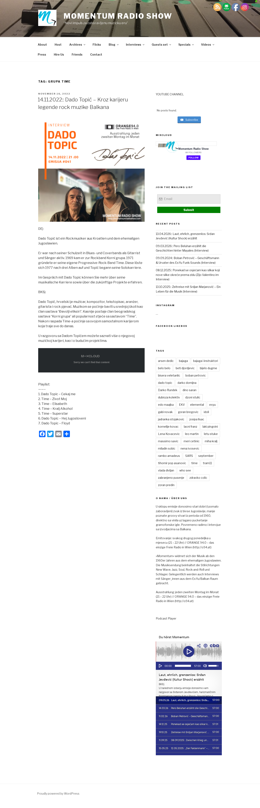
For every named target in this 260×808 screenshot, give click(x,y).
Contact (96, 54)
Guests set (160, 44)
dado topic (165, 382)
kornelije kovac (168, 426)
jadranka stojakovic (171, 419)
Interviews (133, 44)
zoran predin (166, 485)
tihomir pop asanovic (172, 463)
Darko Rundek (167, 390)
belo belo (164, 368)
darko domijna (187, 382)
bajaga (183, 361)
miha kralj (211, 441)
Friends (77, 54)
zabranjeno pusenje (171, 477)
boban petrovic (195, 375)
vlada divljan (166, 470)
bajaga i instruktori (205, 361)
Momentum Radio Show (118, 16)
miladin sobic (166, 448)
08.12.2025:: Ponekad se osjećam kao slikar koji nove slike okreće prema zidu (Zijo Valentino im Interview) (188, 274)
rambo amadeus (169, 455)
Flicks (97, 44)
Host (58, 44)
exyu (212, 404)
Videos (206, 44)
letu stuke (211, 434)
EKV (182, 404)
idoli (206, 412)
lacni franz (190, 426)
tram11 (207, 463)
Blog (112, 44)
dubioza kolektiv (169, 397)
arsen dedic (166, 361)
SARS (189, 455)
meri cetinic (191, 441)
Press (42, 54)
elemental (197, 404)
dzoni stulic (192, 397)
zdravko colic (198, 477)
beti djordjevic (185, 368)
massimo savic (168, 441)
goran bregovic (188, 412)
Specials (184, 44)
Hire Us (59, 54)
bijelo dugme (208, 368)
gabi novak (165, 412)
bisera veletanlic (169, 375)
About (42, 44)
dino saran (189, 390)
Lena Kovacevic (169, 434)
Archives (75, 44)
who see (185, 470)
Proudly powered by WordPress (58, 793)
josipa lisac (197, 419)
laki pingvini (210, 426)
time (194, 463)
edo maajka (166, 404)
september (205, 455)
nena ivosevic (190, 448)
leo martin (192, 434)
